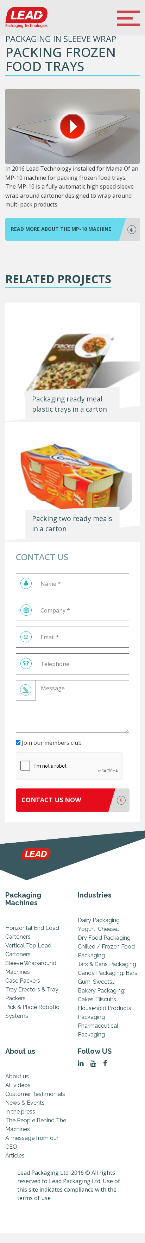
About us (20, 1051)
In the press (20, 1111)
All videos (18, 1085)
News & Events (25, 1102)
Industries (95, 895)
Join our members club (51, 743)
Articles (15, 1155)
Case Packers (22, 980)
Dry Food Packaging (104, 937)
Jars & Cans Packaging (107, 964)
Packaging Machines (23, 899)
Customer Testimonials (35, 1094)
